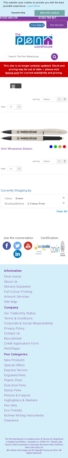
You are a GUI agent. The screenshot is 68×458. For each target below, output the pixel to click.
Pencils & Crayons (17, 395)
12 (11, 106)
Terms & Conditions (18, 318)
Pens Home (12, 276)
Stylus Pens (12, 390)
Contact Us (12, 333)
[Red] (64, 146)
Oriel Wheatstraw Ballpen (17, 148)
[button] (41, 6)
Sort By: (36, 99)
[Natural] (60, 146)
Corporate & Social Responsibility (28, 323)
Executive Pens (15, 385)
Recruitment (13, 338)
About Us (10, 281)
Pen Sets (10, 405)
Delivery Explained (17, 286)
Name (47, 99)
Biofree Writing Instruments (24, 415)
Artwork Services (16, 296)
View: (3, 106)
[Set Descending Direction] (64, 99)
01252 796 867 (47, 17)
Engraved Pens (15, 375)
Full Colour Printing (18, 292)
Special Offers (14, 365)
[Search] (54, 56)
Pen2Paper (12, 348)
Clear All (61, 211)
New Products (14, 360)
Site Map (10, 302)
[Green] (55, 146)
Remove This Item (64, 198)
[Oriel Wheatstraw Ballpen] (34, 134)
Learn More (33, 6)
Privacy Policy (14, 328)
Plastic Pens (13, 380)
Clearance (11, 420)
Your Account (56, 25)
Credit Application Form (21, 343)
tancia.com (12, 72)
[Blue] (51, 146)
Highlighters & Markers (21, 400)
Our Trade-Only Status (19, 313)
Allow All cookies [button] (49, 13)
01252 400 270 (9, 17)
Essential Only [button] (18, 13)
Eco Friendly (13, 410)
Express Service (16, 370)
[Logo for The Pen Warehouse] (34, 39)
